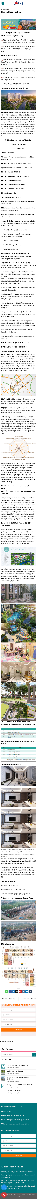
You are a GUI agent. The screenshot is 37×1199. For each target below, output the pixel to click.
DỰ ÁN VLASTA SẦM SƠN (15, 1071)
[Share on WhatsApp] (6, 991)
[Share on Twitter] (13, 991)
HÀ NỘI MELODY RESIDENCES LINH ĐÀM (20, 1085)
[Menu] (3, 3)
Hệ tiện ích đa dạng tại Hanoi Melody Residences (18, 1078)
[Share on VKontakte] (23, 991)
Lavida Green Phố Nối (29, 999)
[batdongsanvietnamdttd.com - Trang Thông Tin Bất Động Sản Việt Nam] (18, 3)
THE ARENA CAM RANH (14, 1091)
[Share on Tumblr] (30, 991)
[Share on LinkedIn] (26, 991)
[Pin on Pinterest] (20, 991)
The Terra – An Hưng (8, 999)
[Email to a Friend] (16, 991)
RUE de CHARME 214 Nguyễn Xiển (17, 1065)
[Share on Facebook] (10, 991)
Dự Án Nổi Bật (5, 9)
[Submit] (34, 1055)
